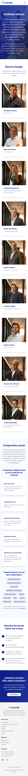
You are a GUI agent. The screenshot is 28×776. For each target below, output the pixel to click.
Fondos (3, 728)
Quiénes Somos (5, 740)
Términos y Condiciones (14, 767)
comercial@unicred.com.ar (8, 754)
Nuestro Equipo (5, 742)
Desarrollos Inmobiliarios (7, 731)
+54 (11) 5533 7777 (6, 756)
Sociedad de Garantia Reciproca (9, 724)
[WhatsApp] (6, 759)
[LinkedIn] (2, 759)
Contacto (3, 744)
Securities (3, 726)
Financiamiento (5, 722)
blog (22, 608)
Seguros (3, 733)
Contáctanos (14, 694)
